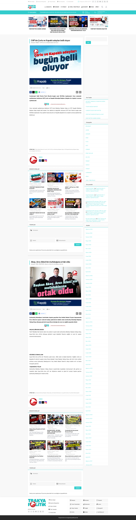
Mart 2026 (88, 248)
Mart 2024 (88, 341)
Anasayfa (33, 42)
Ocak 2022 (88, 441)
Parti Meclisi (38, 150)
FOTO (87, 141)
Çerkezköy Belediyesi (56, 392)
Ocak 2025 (88, 302)
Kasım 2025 (88, 264)
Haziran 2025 (89, 283)
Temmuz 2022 (89, 418)
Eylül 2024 (88, 318)
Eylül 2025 (88, 271)
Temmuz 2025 (89, 279)
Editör (41, 157)
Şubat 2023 (88, 391)
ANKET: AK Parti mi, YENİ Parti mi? (72, 187)
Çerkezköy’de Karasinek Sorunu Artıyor (71, 431)
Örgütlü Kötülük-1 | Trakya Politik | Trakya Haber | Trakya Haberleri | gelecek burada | (95, 196)
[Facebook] (93, 2)
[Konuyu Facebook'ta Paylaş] (30, 92)
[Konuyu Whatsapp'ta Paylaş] (36, 92)
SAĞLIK (75, 425)
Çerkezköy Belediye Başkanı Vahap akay (43, 392)
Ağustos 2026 (89, 229)
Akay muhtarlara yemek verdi (73, 456)
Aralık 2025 (88, 260)
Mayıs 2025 (88, 287)
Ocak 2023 (88, 395)
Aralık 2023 (88, 352)
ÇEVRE (87, 130)
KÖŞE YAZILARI (89, 153)
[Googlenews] (107, 2)
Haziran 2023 (89, 376)
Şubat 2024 (88, 345)
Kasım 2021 (88, 449)
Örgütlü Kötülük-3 (90, 188)
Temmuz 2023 (89, 372)
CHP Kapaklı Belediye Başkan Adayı (71, 149)
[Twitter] (95, 2)
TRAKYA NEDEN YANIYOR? (92, 106)
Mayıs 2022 (88, 426)
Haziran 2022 (89, 422)
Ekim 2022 (88, 407)
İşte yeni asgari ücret (91, 218)
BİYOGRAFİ (88, 126)
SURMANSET (89, 172)
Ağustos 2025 (89, 275)
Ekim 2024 (88, 314)
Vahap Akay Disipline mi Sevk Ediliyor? (37, 429)
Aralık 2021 (88, 445)
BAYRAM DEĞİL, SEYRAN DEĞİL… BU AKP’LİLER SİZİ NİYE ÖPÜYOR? (54, 432)
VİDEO (87, 176)
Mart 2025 (88, 295)
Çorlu (30, 150)
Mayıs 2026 (88, 240)
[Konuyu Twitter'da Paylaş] (33, 92)
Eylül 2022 (88, 410)
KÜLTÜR (88, 157)
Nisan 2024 (88, 337)
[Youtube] (100, 2)
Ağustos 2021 (89, 461)
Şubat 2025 (88, 298)
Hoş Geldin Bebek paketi (74, 392)
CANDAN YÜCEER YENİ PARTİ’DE (93, 110)
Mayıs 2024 (88, 333)
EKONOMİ (88, 134)
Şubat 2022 (88, 437)
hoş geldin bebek (65, 392)
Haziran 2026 (89, 237)
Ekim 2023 (88, 360)
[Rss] (105, 2)
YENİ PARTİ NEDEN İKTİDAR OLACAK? (36, 187)
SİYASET (40, 183)
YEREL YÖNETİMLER (40, 264)
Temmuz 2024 (89, 325)
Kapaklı (33, 150)
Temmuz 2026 (89, 233)
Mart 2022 (88, 434)
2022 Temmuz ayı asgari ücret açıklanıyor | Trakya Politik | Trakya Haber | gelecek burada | (96, 220)
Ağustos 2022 (89, 414)
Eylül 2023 (88, 364)
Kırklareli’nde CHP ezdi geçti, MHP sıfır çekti (96, 201)
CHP (49, 149)
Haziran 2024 (89, 329)
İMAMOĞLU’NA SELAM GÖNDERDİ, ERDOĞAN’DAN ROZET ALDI (78, 29)
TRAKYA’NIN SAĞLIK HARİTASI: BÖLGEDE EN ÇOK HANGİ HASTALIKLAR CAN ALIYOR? (58, 30)
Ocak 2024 (88, 349)
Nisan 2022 (88, 430)
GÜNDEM (31, 183)
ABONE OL (43, 92)
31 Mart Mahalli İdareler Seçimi (41, 149)
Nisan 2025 (88, 291)
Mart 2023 (88, 387)
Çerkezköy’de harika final (54, 456)
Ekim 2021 (88, 453)
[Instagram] (98, 2)
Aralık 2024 (88, 306)
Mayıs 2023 (88, 380)
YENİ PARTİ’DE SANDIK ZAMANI (37, 29)
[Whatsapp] (102, 2)
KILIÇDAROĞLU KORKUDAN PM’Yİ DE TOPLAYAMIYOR (72, 213)
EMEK (87, 137)
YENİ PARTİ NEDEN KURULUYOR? (52, 213)
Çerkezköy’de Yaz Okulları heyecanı (36, 456)
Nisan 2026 (88, 244)
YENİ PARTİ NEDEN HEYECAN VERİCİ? (37, 213)
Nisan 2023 (88, 383)
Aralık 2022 (88, 399)
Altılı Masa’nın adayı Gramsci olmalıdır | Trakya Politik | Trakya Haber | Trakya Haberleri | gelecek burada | (96, 213)
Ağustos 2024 (89, 322)
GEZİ (87, 145)
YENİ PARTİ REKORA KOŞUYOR (98, 29)
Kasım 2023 (88, 356)
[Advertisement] (18, 31)
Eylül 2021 (88, 457)
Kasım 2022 (88, 403)
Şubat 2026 (88, 252)
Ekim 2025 (88, 268)
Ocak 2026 (88, 256)
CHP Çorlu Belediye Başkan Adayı (57, 149)
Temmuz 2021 (89, 465)
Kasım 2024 (88, 310)
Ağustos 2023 (89, 368)
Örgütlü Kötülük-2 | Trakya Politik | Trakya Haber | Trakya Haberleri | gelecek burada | (95, 190)
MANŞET (37, 42)
